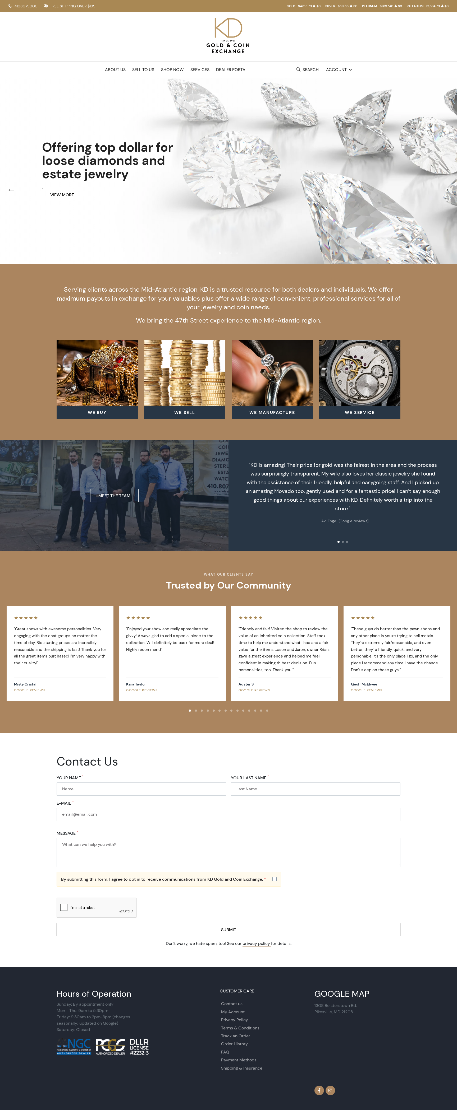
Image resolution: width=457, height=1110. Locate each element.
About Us (115, 69)
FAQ (225, 1052)
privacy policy (257, 943)
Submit (228, 929)
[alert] (169, 879)
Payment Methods (239, 1059)
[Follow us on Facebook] (319, 1090)
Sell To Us (143, 69)
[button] (220, 253)
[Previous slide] (238, 495)
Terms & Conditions (240, 1027)
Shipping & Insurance (241, 1068)
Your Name (70, 777)
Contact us (232, 1003)
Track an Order (235, 1035)
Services (199, 69)
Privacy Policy (234, 1019)
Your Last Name (250, 777)
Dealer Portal (232, 69)
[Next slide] (447, 495)
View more (62, 194)
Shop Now (172, 69)
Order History (234, 1043)
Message (67, 833)
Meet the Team (114, 495)
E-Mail (65, 803)
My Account (233, 1011)
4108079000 (26, 6)
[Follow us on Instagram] (330, 1090)
